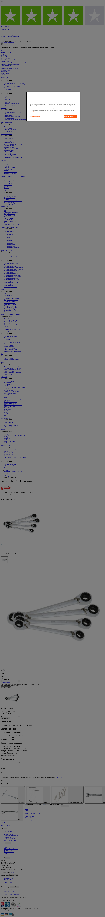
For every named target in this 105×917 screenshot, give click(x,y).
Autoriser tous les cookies (70, 116)
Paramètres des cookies (35, 116)
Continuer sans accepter (73, 97)
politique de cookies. (35, 111)
